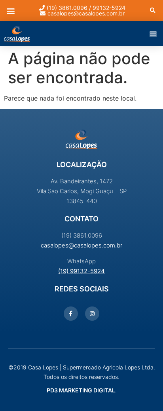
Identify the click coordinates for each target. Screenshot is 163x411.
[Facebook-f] (71, 313)
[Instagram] (92, 313)
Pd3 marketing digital (81, 390)
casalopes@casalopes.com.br (81, 245)
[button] (10, 10)
